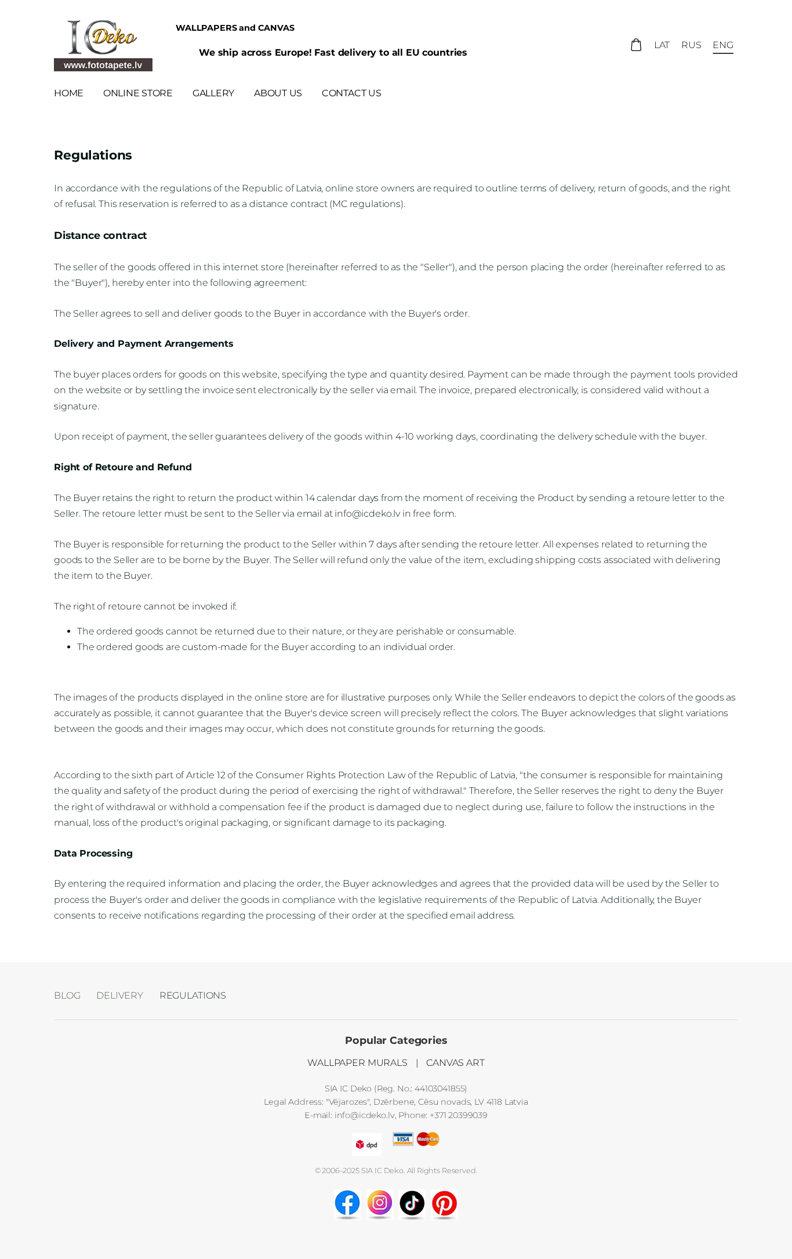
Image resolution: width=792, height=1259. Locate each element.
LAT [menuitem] (662, 44)
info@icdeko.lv (365, 1115)
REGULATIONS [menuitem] (192, 995)
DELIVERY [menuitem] (119, 995)
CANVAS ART (455, 1062)
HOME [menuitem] (68, 93)
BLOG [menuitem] (67, 995)
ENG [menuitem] (723, 44)
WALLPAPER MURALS (357, 1062)
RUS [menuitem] (691, 44)
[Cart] (636, 45)
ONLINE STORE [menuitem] (138, 93)
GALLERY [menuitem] (213, 93)
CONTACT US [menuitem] (352, 93)
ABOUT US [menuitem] (278, 93)
